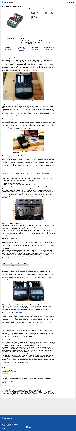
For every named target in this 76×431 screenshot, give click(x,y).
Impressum (27, 425)
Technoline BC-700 (41, 277)
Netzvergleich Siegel (29, 428)
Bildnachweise (28, 426)
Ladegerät (29, 348)
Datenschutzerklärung (29, 427)
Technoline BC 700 (6, 61)
